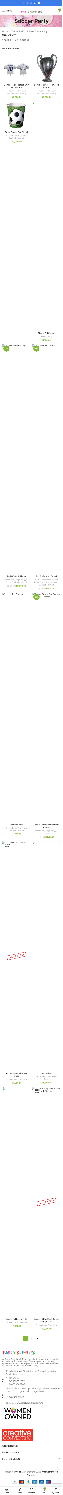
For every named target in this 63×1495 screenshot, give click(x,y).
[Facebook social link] (24, 3)
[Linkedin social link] (35, 3)
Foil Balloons (12, 91)
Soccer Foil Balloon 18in (16, 1319)
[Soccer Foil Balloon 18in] (16, 1202)
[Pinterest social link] (31, 3)
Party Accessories (43, 579)
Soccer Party (20, 93)
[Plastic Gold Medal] (46, 216)
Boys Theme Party (38, 31)
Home (5, 31)
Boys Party (22, 135)
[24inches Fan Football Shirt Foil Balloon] (16, 68)
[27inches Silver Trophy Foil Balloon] (46, 68)
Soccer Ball (46, 1073)
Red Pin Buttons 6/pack (46, 576)
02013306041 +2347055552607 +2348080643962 (15, 1381)
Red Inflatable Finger (16, 576)
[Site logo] (31, 10)
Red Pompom (16, 825)
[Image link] (19, 1352)
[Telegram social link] (39, 3)
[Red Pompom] (16, 707)
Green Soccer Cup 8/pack (16, 132)
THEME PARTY (18, 31)
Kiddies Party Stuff (16, 138)
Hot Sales (54, 582)
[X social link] (28, 3)
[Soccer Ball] (46, 956)
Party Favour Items (43, 1076)
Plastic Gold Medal (46, 333)
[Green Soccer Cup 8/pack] (16, 115)
